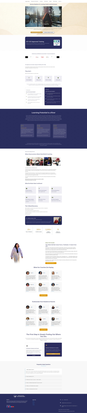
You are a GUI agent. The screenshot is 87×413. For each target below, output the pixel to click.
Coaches (34, 404)
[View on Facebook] (28, 273)
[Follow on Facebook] (7, 406)
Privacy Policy (60, 409)
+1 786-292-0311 (65, 399)
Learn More (43, 295)
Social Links (8, 405)
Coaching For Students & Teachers (48, 32)
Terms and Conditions (66, 409)
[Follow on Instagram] (8, 406)
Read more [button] (27, 279)
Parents (33, 403)
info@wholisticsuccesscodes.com (66, 402)
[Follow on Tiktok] (11, 406)
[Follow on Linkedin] (10, 406)
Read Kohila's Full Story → (51, 263)
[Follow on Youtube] (13, 406)
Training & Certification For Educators (36, 32)
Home (33, 400)
